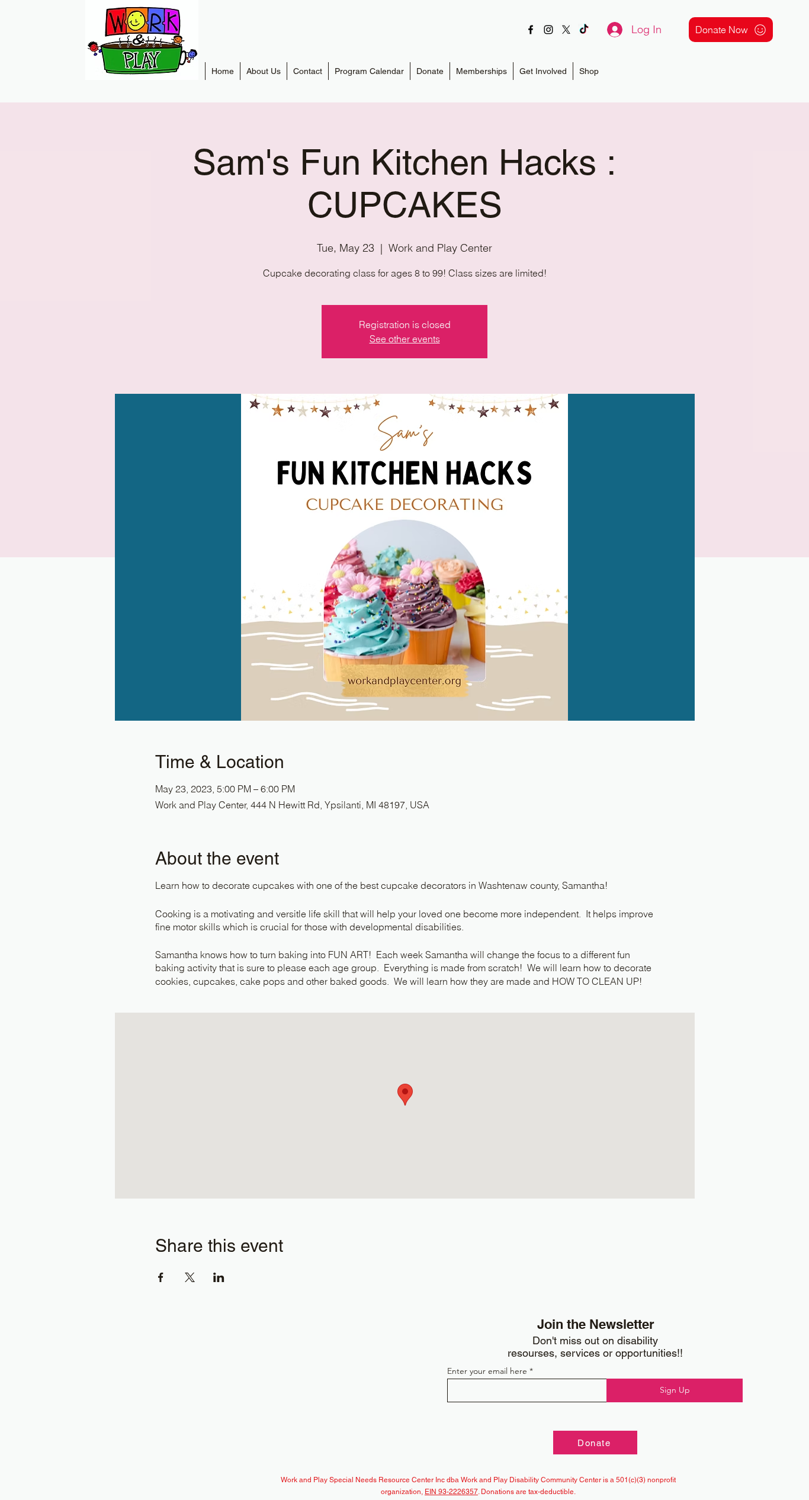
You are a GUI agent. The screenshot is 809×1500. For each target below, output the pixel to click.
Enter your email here (487, 1371)
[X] (566, 30)
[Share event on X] (189, 1277)
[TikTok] (584, 30)
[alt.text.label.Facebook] (531, 30)
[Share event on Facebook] (160, 1277)
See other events (405, 339)
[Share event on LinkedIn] (218, 1277)
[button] (481, 71)
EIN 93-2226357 (451, 1492)
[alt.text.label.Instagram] (548, 30)
